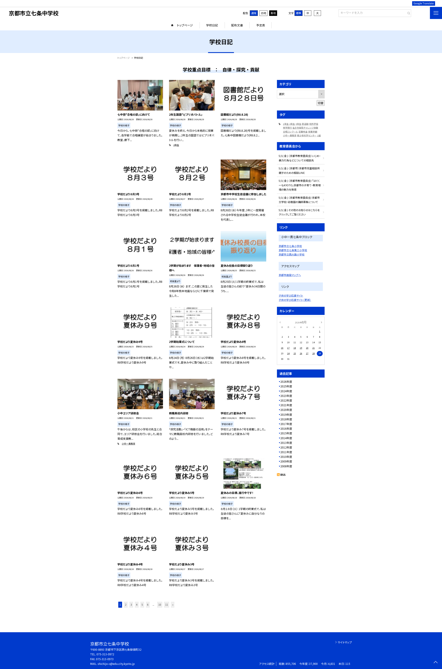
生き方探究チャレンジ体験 (305, 127)
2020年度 (286, 410)
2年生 (176, 145)
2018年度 (286, 419)
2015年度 (286, 433)
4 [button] (136, 604)
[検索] (408, 12)
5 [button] (142, 604)
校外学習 (313, 124)
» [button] (172, 604)
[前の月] (280, 321)
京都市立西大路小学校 (292, 254)
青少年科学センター (306, 135)
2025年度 (286, 386)
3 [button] (131, 604)
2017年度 (286, 424)
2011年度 (286, 452)
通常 (253, 13)
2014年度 (286, 438)
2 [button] (125, 604)
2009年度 (286, 461)
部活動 (305, 124)
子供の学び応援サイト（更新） (295, 300)
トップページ (185, 25)
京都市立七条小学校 (290, 246)
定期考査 (303, 131)
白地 (263, 13)
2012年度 (286, 447)
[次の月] (321, 321)
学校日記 (212, 25)
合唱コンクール (290, 131)
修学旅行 (287, 127)
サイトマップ (345, 642)
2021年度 (286, 405)
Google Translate (424, 3)
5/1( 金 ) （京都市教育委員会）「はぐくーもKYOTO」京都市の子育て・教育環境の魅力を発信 (300, 185)
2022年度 (286, 400)
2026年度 (286, 381)
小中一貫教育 (128, 443)
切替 (320, 103)
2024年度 (286, 391)
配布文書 (237, 25)
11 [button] (166, 604)
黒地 (273, 13)
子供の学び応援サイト (291, 295)
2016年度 (286, 428)
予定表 (260, 25)
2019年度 (286, 414)
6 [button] (147, 604)
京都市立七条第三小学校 (293, 250)
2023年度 (286, 396)
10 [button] (159, 604)
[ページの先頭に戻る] (435, 662)
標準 (298, 13)
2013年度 (286, 443)
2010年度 (286, 457)
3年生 (298, 124)
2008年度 (286, 466)
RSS (283, 475)
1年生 (286, 124)
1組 (319, 135)
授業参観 (312, 131)
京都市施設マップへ (290, 275)
